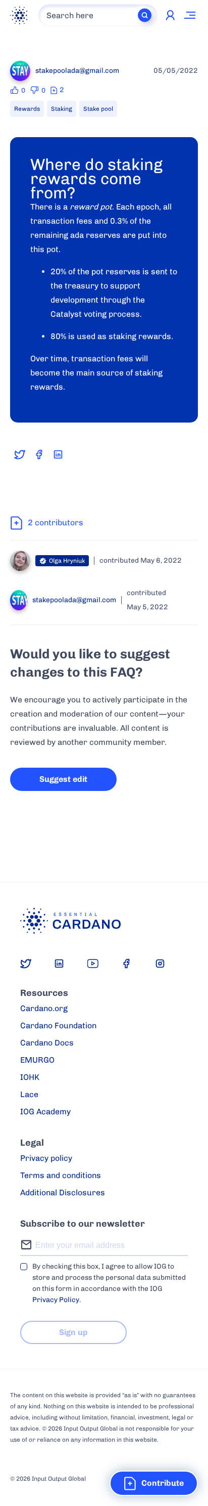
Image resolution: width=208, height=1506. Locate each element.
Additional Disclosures (62, 1192)
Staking (61, 108)
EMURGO (37, 1060)
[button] (154, 1483)
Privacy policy (46, 1158)
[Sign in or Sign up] (170, 15)
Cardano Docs (47, 1043)
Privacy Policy (55, 1299)
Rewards (27, 108)
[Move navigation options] (190, 15)
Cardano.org (44, 1008)
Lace (29, 1094)
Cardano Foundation (58, 1025)
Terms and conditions (60, 1175)
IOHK (29, 1077)
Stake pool (98, 108)
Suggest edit (63, 779)
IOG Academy (45, 1111)
